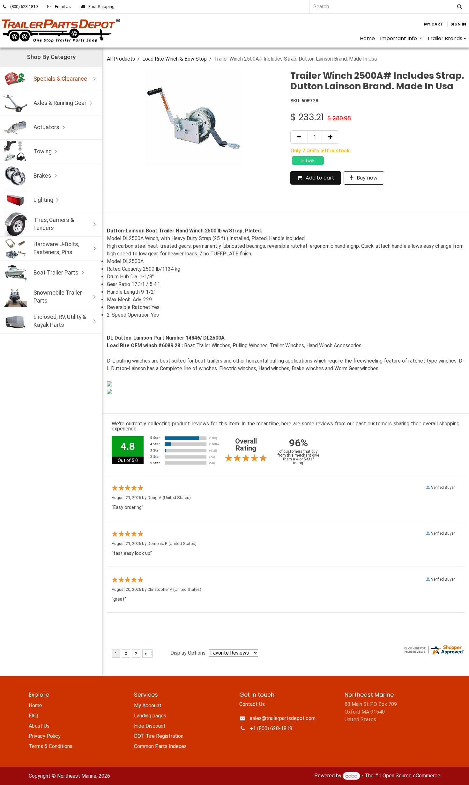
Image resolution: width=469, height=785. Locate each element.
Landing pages (150, 716)
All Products (121, 59)
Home (35, 705)
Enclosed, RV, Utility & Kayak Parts (60, 321)
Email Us (63, 6)
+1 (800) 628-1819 (271, 728)
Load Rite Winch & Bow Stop (174, 59)
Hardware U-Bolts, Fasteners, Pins (56, 248)
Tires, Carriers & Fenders (54, 224)
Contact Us (252, 704)
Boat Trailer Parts (56, 272)
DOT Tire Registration (158, 736)
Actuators (46, 127)
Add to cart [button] (319, 177)
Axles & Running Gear (60, 103)
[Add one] (330, 137)
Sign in (458, 24)
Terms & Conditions (50, 746)
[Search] (459, 6)
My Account (147, 705)
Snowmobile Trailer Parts (58, 297)
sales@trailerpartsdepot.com (283, 718)
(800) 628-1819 (24, 6)
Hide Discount (150, 726)
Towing (43, 151)
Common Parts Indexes (160, 746)
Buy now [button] (366, 177)
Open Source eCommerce (411, 776)
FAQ (33, 716)
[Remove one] (299, 137)
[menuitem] (367, 38)
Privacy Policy (45, 736)
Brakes (42, 175)
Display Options (187, 653)
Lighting (43, 200)
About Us (39, 726)
